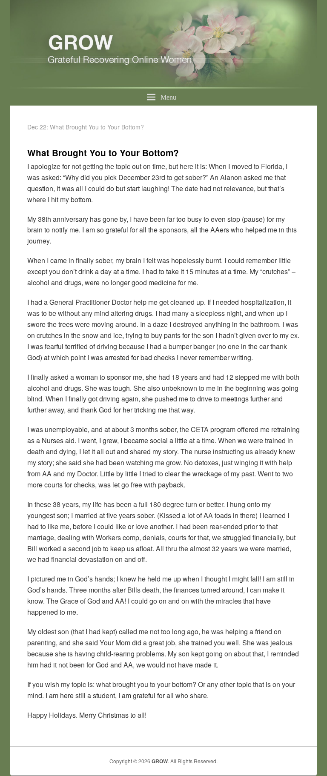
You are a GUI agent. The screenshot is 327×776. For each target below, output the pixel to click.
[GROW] (163, 86)
